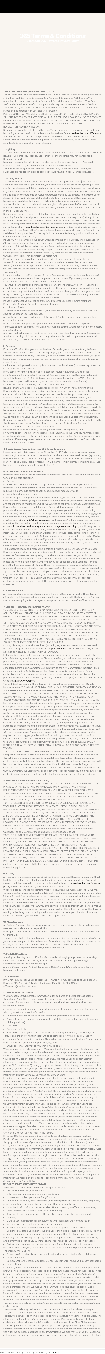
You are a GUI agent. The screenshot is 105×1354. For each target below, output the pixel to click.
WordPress (53, 1352)
